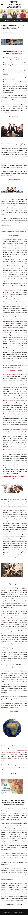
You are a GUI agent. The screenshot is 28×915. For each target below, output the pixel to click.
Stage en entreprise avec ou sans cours (14, 510)
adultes (20, 370)
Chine (12, 754)
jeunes (17, 235)
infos (2, 32)
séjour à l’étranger (15, 870)
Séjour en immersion (9, 290)
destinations (14, 711)
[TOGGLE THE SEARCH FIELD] (26, 4)
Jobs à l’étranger (8, 539)
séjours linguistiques (21, 671)
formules (11, 180)
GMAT (17, 442)
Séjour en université (8, 374)
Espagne (24, 622)
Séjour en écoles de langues (11, 400)
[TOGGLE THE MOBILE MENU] (2, 4)
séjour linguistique (17, 54)
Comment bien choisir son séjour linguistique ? (12, 26)
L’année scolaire (7, 330)
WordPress (21, 912)
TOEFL (11, 442)
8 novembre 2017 (10, 32)
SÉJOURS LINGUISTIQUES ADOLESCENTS (14, 4)
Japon (16, 754)
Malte (16, 841)
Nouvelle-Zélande (12, 758)
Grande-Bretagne (5, 618)
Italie (10, 622)
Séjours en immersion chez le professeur (14, 450)
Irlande (3, 752)
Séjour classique (8, 239)
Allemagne (5, 622)
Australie (3, 590)
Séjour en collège (8, 259)
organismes (14, 117)
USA (19, 343)
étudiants (12, 370)
